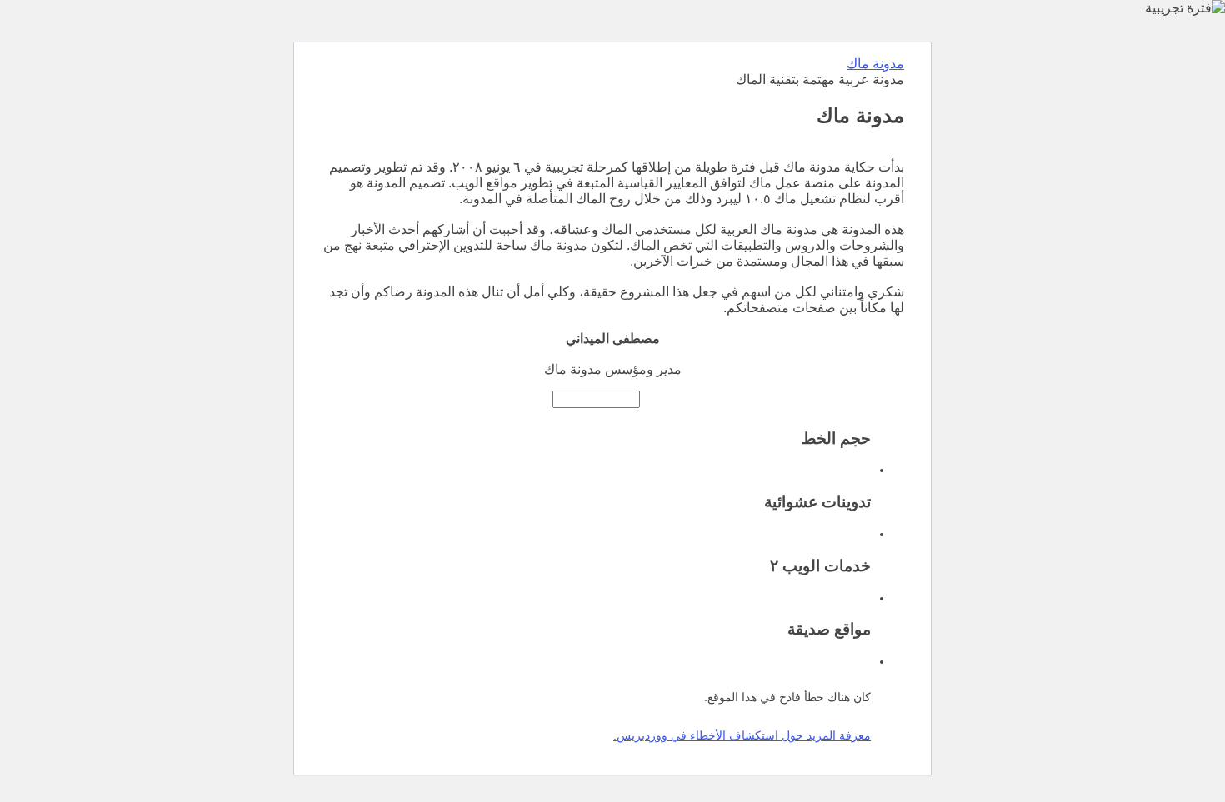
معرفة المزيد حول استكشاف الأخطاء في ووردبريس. (742, 735)
